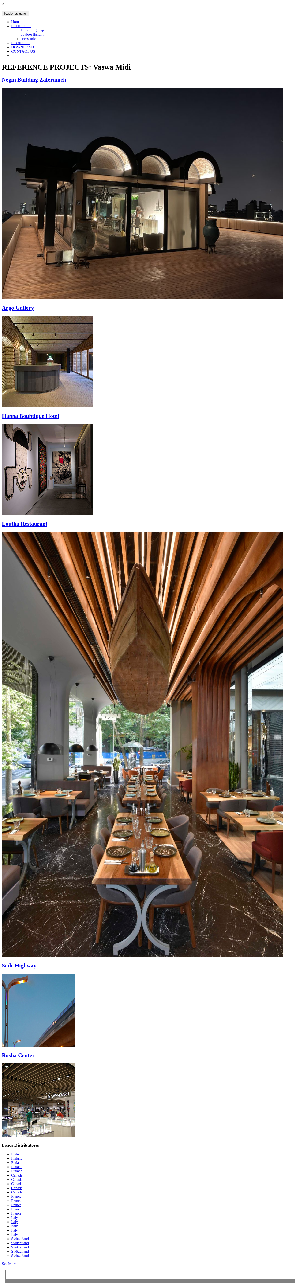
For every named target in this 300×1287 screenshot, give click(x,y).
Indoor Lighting (32, 30)
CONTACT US (23, 51)
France (16, 1196)
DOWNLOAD (22, 47)
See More (9, 1264)
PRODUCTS (21, 26)
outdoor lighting (32, 34)
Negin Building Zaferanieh (34, 80)
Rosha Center (18, 1055)
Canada (16, 1175)
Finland (16, 1154)
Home (15, 22)
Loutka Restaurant (24, 524)
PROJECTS (20, 43)
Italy (14, 1218)
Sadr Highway (19, 965)
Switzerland (20, 1239)
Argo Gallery (18, 308)
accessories (29, 39)
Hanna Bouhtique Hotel (30, 416)
